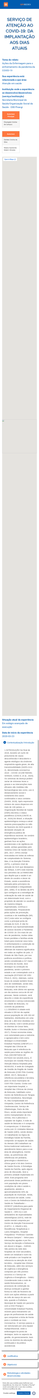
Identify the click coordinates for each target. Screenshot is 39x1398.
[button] (6, 4)
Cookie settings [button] (9, 1393)
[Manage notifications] (34, 1393)
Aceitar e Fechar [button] (23, 1393)
